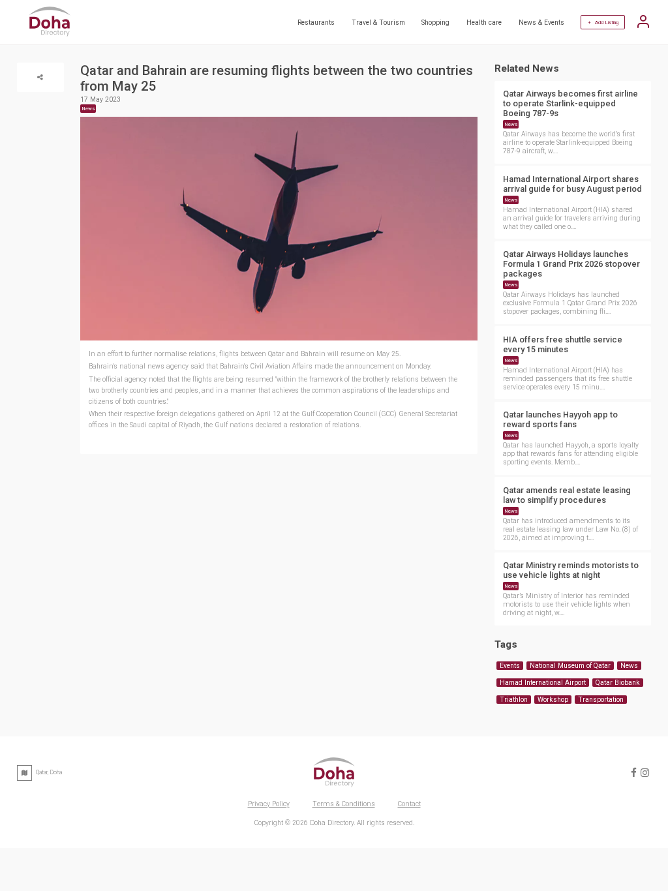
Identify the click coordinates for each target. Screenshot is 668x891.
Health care (484, 22)
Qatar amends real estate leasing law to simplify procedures (567, 495)
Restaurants (316, 22)
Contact (409, 804)
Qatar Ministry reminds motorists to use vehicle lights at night (571, 570)
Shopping (435, 22)
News (510, 124)
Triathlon (514, 699)
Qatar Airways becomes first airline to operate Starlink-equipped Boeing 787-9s (570, 103)
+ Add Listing (603, 22)
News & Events (541, 22)
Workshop (553, 699)
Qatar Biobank (618, 682)
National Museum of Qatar (570, 665)
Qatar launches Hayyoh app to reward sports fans (560, 419)
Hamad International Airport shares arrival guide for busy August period (572, 184)
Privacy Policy (269, 804)
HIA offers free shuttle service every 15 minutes (562, 344)
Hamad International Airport (543, 682)
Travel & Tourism (378, 22)
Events (510, 665)
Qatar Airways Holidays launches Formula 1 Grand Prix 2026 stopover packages (571, 264)
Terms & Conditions (343, 804)
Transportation (601, 699)
